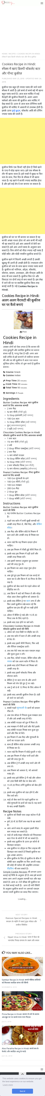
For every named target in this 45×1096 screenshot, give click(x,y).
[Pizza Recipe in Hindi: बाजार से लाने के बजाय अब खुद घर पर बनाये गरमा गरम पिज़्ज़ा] (22, 1000)
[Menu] (42, 3)
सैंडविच (10, 868)
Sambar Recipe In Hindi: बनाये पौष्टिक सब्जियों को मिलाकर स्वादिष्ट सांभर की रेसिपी (21, 981)
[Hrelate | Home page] (10, 3)
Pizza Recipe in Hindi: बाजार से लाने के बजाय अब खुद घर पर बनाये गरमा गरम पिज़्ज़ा (20, 1015)
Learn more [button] (8, 1085)
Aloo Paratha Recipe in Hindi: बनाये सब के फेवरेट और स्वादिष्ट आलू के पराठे (20, 1050)
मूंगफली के (22, 707)
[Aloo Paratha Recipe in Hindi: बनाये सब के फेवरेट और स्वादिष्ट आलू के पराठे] (22, 1035)
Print (24, 332)
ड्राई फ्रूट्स (16, 110)
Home (4, 53)
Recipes (12, 53)
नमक (9, 661)
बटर (28, 600)
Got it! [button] (22, 1091)
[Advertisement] (22, 30)
